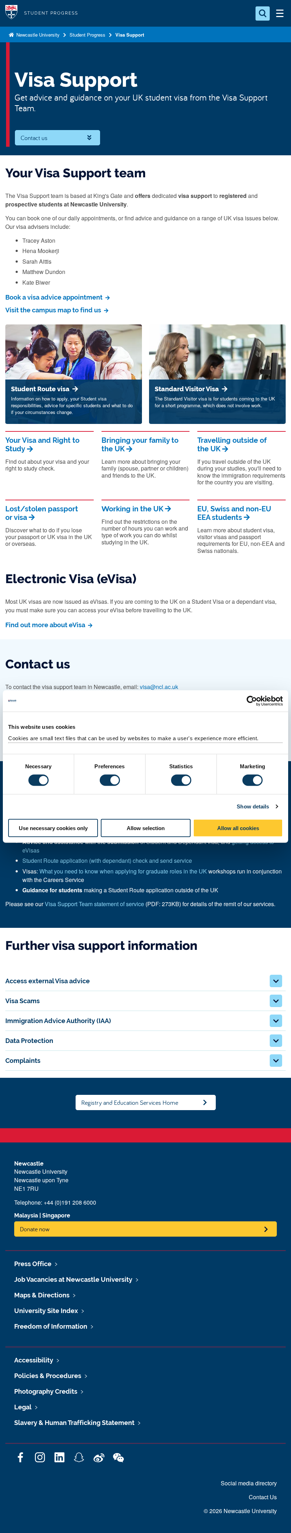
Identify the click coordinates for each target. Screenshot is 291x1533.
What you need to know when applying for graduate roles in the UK (123, 871)
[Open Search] (263, 13)
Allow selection (146, 828)
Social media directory (249, 1483)
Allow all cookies (238, 828)
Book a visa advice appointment (54, 297)
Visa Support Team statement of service (94, 904)
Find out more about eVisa (46, 625)
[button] (276, 981)
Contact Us (263, 1497)
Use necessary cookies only (53, 828)
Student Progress (87, 34)
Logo (11, 13)
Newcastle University (37, 34)
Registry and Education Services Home (129, 1102)
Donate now (35, 1229)
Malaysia (26, 1215)
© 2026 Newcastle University (240, 1511)
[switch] (110, 780)
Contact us (34, 138)
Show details (253, 806)
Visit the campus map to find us (54, 310)
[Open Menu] (280, 13)
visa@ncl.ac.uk (159, 687)
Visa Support (129, 34)
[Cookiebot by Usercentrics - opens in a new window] (252, 701)
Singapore (56, 1215)
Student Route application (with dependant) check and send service (107, 860)
